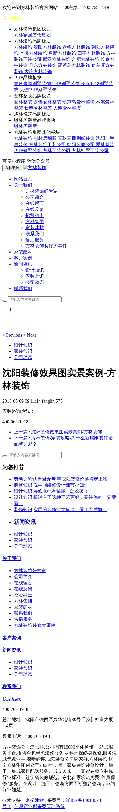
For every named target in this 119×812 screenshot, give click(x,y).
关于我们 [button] (23, 185)
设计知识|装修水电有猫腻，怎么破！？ (53, 491)
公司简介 (34, 197)
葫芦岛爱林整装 (79, 101)
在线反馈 (34, 209)
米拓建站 (34, 800)
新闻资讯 (11, 649)
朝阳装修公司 (81, 144)
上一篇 (58, 431)
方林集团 (34, 221)
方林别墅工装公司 (90, 150)
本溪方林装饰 (34, 53)
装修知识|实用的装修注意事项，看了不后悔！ (60, 509)
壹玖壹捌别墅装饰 (33, 83)
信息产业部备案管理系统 (39, 806)
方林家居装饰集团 (32, 34)
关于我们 (11, 558)
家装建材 (34, 227)
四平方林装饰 (91, 53)
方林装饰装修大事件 (46, 245)
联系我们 (34, 233)
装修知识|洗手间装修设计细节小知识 (51, 485)
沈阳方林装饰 (48, 47)
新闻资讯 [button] (23, 264)
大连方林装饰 (38, 71)
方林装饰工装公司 (48, 144)
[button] (12, 335)
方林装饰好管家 (41, 191)
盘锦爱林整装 (48, 101)
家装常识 (34, 276)
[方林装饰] (34, 167)
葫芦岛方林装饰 (74, 65)
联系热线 (11, 698)
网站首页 (23, 178)
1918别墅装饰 (66, 83)
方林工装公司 (57, 150)
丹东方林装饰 (43, 65)
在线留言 (34, 203)
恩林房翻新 (25, 126)
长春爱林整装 (38, 107)
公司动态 (34, 282)
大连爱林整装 (67, 107)
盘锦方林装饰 (76, 47)
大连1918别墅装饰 (38, 89)
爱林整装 (24, 101)
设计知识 (34, 270)
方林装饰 (24, 47)
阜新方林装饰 (63, 53)
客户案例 (23, 258)
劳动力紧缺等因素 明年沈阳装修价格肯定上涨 (60, 479)
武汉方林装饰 (57, 59)
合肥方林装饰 (86, 59)
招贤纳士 (34, 215)
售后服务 (34, 239)
